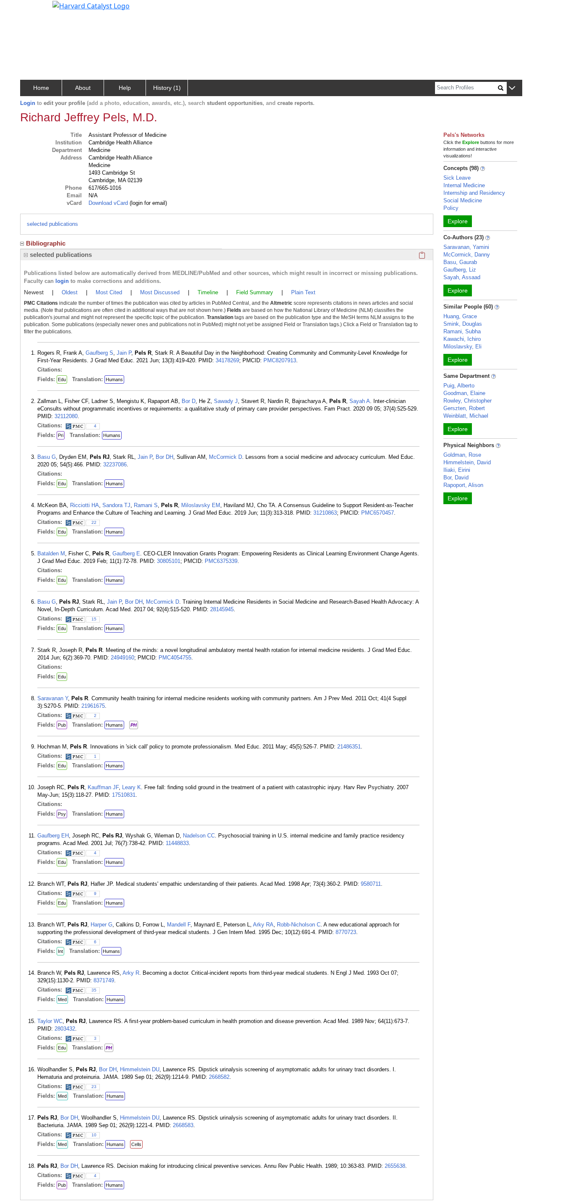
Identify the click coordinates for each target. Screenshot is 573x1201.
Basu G (46, 457)
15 (93, 619)
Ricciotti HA (84, 505)
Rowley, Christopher (467, 401)
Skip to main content (35, 10)
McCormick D (225, 457)
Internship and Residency (474, 193)
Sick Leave (457, 178)
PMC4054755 (175, 657)
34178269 (227, 360)
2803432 (65, 1029)
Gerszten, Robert (464, 408)
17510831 (123, 795)
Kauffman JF (103, 787)
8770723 (346, 932)
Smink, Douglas (462, 324)
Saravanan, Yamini (466, 247)
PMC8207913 (279, 360)
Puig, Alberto (458, 385)
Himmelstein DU (139, 1069)
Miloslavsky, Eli (462, 346)
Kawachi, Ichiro (462, 339)
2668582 (219, 1077)
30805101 (168, 561)
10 (93, 1135)
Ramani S (146, 505)
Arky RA (263, 924)
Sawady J (226, 401)
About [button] (83, 87)
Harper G (101, 924)
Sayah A (359, 401)
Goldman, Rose (462, 455)
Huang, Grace (460, 316)
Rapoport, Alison (463, 485)
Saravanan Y (52, 698)
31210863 (325, 513)
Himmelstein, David (467, 462)
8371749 (104, 980)
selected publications (52, 224)
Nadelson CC (199, 835)
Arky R (130, 973)
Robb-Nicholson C (298, 924)
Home (41, 87)
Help (125, 87)
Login (27, 103)
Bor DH (164, 457)
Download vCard (108, 203)
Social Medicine (462, 200)
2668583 (183, 1125)
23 (93, 1086)
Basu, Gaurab (460, 262)
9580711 (371, 884)
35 (93, 990)
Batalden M (51, 553)
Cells (136, 1144)
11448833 (177, 843)
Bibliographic (45, 243)
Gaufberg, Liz (459, 270)
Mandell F (178, 924)
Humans (114, 379)
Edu (62, 379)
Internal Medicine (464, 185)
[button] (512, 88)
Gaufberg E (126, 553)
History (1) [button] (167, 87)
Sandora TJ (116, 505)
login (62, 281)
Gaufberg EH (53, 835)
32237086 (115, 464)
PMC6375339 (221, 561)
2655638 (395, 1166)
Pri (60, 435)
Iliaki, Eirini (456, 470)
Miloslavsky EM (200, 505)
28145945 (222, 609)
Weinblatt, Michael (465, 416)
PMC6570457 (377, 513)
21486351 (349, 746)
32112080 (66, 416)
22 (93, 522)
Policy (450, 208)
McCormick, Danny (466, 254)
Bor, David (456, 477)
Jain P (124, 353)
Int (60, 951)
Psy (62, 813)
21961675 (93, 706)
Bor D (188, 401)
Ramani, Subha (462, 331)
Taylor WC (50, 1021)
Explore (458, 221)
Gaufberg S (99, 353)
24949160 (122, 657)
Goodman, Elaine (464, 393)
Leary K (131, 787)
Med (62, 999)
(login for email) (147, 203)
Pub (62, 724)
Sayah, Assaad (461, 277)
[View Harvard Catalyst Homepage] (91, 5)
